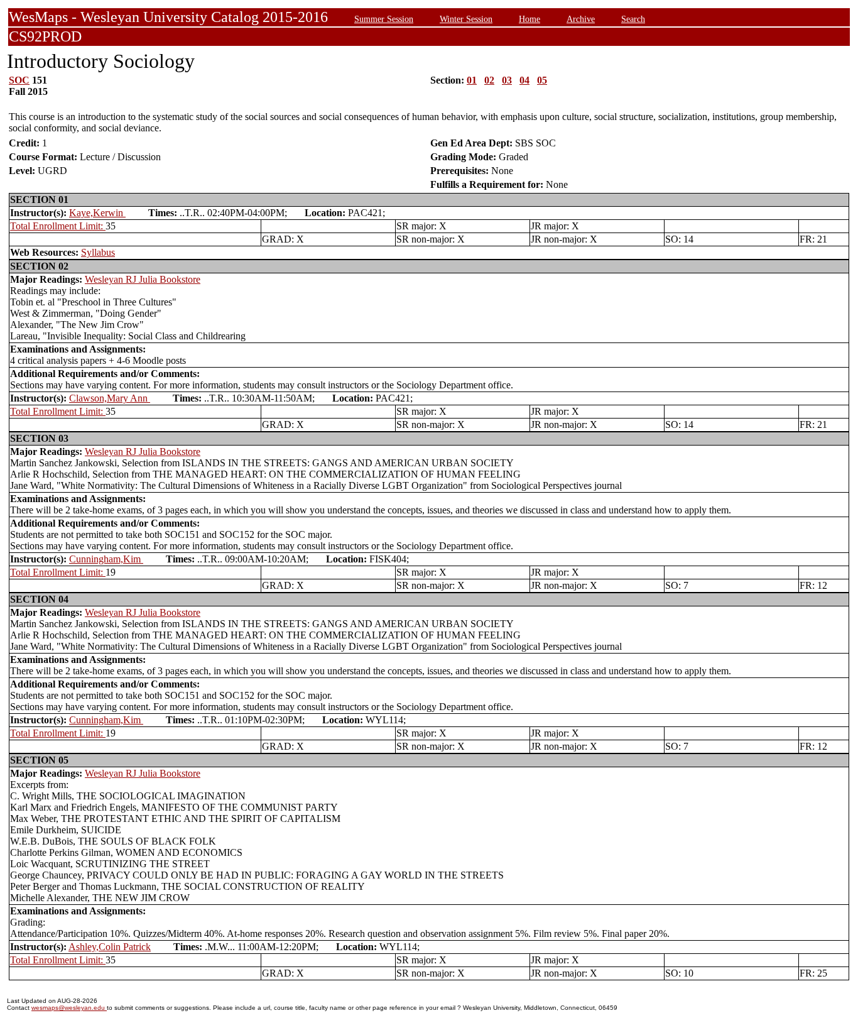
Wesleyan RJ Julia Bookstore (142, 279)
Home (529, 19)
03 (507, 80)
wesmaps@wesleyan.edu (69, 1007)
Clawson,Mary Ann (109, 398)
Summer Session (383, 19)
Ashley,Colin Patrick (109, 946)
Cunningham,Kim (106, 559)
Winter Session (466, 19)
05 (542, 80)
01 (472, 80)
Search (633, 19)
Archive (581, 19)
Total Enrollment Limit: (58, 226)
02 (489, 80)
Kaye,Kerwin (97, 212)
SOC (19, 80)
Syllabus (98, 252)
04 (524, 80)
